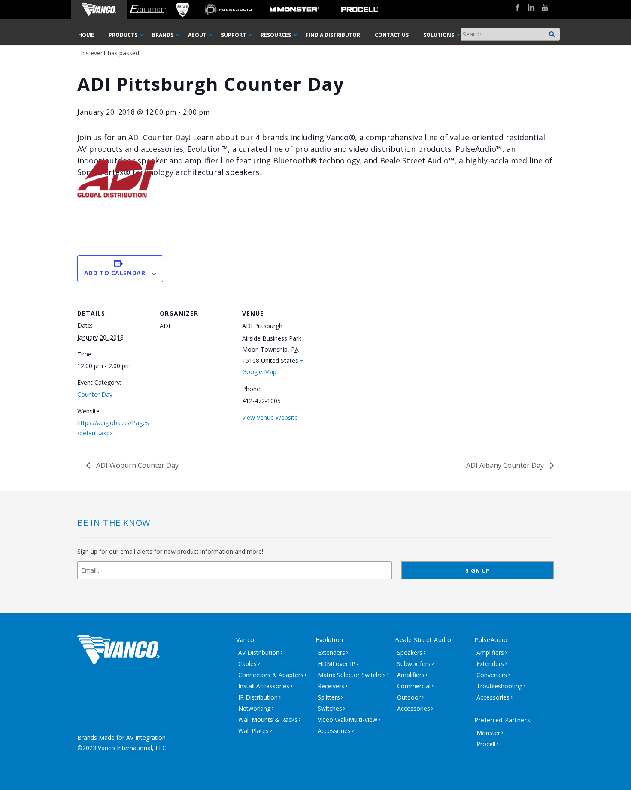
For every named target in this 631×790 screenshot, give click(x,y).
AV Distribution (258, 652)
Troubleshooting (499, 686)
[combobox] (509, 34)
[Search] (552, 32)
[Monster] (294, 9)
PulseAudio (491, 640)
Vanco (245, 640)
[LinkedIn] (528, 8)
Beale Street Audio (423, 640)
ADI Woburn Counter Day (136, 465)
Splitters (329, 697)
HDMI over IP (336, 664)
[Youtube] (542, 8)
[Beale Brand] (182, 9)
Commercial (414, 686)
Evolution (329, 640)
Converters (491, 675)
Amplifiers (411, 675)
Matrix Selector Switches (352, 675)
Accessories (334, 731)
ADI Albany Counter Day (506, 465)
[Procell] (359, 9)
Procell (485, 744)
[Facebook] (514, 8)
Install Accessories (263, 686)
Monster (488, 733)
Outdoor (409, 697)
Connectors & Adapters (270, 675)
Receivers (331, 686)
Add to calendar (114, 273)
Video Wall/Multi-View (347, 719)
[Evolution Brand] (147, 9)
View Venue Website (270, 417)
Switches (330, 708)
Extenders (331, 652)
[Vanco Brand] (99, 9)
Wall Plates (253, 731)
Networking (254, 708)
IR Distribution (258, 697)
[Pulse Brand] (229, 9)
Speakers (409, 652)
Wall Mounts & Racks (267, 719)
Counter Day (94, 394)
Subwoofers (414, 664)
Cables (247, 664)
